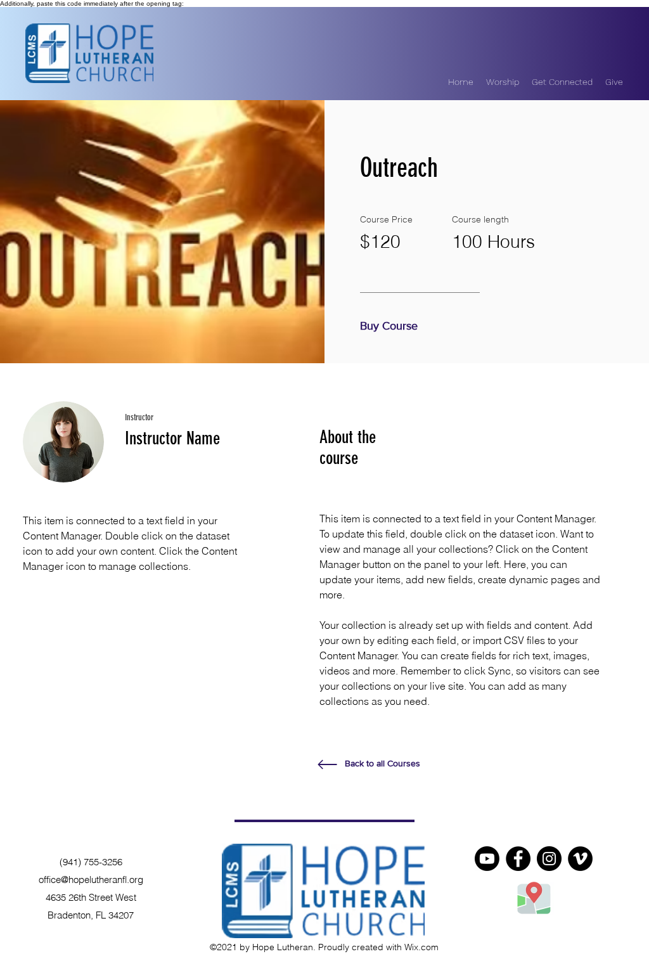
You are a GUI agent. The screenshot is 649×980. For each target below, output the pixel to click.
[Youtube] (487, 858)
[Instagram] (549, 858)
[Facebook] (518, 858)
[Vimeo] (580, 858)
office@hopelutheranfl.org (91, 880)
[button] (392, 326)
